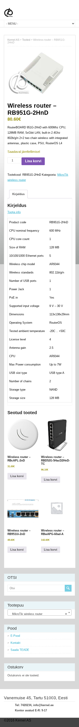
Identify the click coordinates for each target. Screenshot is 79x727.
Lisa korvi (33, 161)
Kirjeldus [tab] (18, 194)
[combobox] (39, 612)
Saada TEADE (20, 649)
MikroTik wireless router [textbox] (38, 614)
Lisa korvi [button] (17, 476)
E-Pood (15, 635)
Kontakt (15, 642)
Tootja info (14, 212)
